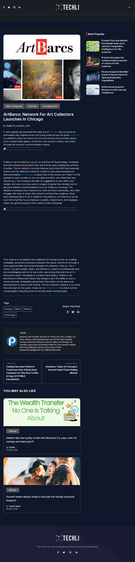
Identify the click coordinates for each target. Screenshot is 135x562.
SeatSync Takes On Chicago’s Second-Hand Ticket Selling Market (62, 369)
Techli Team (15, 506)
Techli (9, 126)
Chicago (54, 132)
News (17, 309)
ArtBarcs (75, 135)
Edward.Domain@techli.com (32, 350)
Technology (27, 174)
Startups (27, 309)
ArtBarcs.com (53, 288)
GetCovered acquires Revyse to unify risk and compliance (114, 90)
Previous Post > (71, 363)
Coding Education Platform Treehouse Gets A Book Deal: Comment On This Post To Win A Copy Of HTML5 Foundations (22, 373)
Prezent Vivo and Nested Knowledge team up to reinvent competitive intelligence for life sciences (114, 46)
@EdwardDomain (52, 350)
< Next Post (10, 363)
